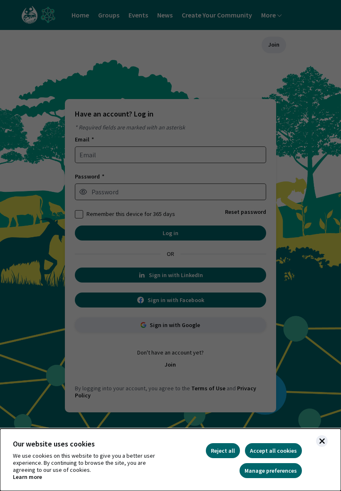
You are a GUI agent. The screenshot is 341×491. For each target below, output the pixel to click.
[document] (170, 460)
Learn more (27, 477)
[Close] (322, 441)
